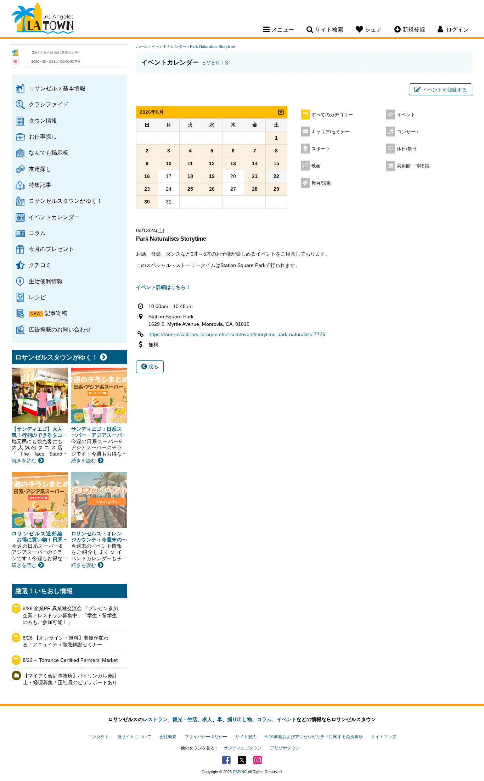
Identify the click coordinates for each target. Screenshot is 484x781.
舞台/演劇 (321, 183)
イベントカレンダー (54, 217)
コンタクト (98, 736)
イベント (406, 114)
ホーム (142, 46)
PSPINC (240, 772)
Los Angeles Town (43, 19)
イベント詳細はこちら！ (163, 287)
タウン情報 (43, 120)
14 (255, 163)
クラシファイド (48, 104)
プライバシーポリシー (206, 736)
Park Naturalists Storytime (212, 46)
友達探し (40, 169)
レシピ (37, 297)
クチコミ (40, 265)
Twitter (242, 760)
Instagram (257, 760)
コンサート (408, 131)
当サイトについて (134, 736)
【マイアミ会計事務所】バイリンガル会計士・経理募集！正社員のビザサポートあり (70, 679)
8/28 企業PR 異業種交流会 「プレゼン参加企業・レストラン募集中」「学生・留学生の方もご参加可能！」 (70, 615)
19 (212, 176)
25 (190, 189)
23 (147, 189)
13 (233, 163)
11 (190, 163)
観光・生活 (185, 719)
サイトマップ (383, 736)
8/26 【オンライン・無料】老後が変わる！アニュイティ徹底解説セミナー (65, 641)
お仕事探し (43, 136)
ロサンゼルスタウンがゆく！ (65, 200)
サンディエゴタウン (243, 748)
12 (212, 163)
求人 (207, 719)
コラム (37, 233)
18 (190, 176)
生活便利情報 (46, 281)
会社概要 (167, 736)
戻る (152, 366)
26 (212, 189)
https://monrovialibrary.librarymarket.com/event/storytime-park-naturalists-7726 (236, 334)
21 (255, 176)
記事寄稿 (56, 313)
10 (168, 163)
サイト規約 (246, 736)
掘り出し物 (239, 719)
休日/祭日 (407, 148)
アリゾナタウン (285, 748)
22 (276, 176)
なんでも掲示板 (48, 152)
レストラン (155, 719)
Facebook (226, 760)
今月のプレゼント (51, 249)
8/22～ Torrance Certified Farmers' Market (70, 660)
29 (276, 189)
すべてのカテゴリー (332, 114)
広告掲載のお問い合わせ (60, 329)
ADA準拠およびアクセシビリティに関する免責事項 (314, 736)
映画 (316, 165)
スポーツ (320, 148)
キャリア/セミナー (330, 131)
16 (147, 176)
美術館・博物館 (413, 165)
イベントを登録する (444, 90)
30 (147, 202)
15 (276, 163)
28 (255, 189)
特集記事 (40, 185)
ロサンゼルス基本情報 (57, 88)
